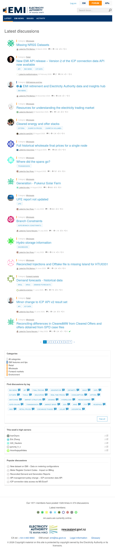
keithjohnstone (32, 74)
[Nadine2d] (55, 512)
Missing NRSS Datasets (32, 44)
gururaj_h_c (15, 446)
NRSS (28, 284)
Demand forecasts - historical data (39, 280)
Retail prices (26, 409)
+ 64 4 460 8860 (27, 537)
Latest (8, 18)
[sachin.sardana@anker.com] (71, 512)
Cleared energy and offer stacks (37, 123)
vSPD (97, 390)
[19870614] (42, 512)
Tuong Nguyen (32, 230)
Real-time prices (59, 395)
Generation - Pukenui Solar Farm (38, 183)
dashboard (23, 247)
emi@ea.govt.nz (58, 537)
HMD (12, 409)
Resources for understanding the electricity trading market (55, 107)
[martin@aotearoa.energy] (59, 512)
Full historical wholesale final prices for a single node (51, 145)
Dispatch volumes (53, 128)
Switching (15, 399)
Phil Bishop (30, 49)
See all (102, 419)
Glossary (95, 537)
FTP (87, 404)
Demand (53, 399)
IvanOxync (14, 435)
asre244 (29, 133)
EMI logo (24, 10)
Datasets (73, 390)
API (19, 69)
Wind (76, 404)
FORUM (95, 3)
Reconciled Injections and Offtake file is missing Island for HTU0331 (62, 264)
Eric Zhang (15, 439)
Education (41, 395)
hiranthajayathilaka (18, 450)
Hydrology (67, 399)
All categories (14, 359)
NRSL (20, 284)
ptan (28, 187)
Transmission (24, 166)
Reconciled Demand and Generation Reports (30, 474)
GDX (66, 404)
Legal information (78, 537)
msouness (30, 149)
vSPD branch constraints (29, 225)
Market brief (52, 404)
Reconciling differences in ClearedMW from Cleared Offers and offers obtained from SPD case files (59, 325)
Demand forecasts (42, 284)
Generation (57, 390)
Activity (40, 18)
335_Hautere (16, 443)
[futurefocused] (63, 512)
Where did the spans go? (33, 161)
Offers (21, 128)
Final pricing (40, 390)
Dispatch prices (35, 128)
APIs (107, 3)
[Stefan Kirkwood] (38, 512)
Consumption (79, 395)
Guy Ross (30, 171)
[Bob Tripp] (76, 512)
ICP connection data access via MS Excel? (29, 481)
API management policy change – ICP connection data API (36, 477)
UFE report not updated (32, 199)
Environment (14, 374)
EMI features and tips (34, 82)
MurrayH (29, 112)
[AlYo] (46, 512)
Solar (64, 409)
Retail (28, 57)
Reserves (98, 404)
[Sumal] (50, 512)
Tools (27, 395)
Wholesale (30, 41)
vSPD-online (16, 404)
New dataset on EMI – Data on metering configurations (34, 466)
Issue (86, 390)
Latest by (22, 49)
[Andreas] (67, 512)
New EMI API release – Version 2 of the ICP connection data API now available (60, 63)
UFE (19, 204)
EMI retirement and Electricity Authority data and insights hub (63, 86)
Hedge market (86, 399)
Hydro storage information (33, 242)
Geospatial (78, 409)
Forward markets (32, 276)
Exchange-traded (46, 409)
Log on (73, 3)
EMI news (19, 18)
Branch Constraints (29, 221)
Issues (30, 18)
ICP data (38, 69)
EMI (84, 3)
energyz (29, 290)
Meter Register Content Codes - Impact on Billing (32, 470)
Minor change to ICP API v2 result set (41, 302)
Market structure (34, 399)
